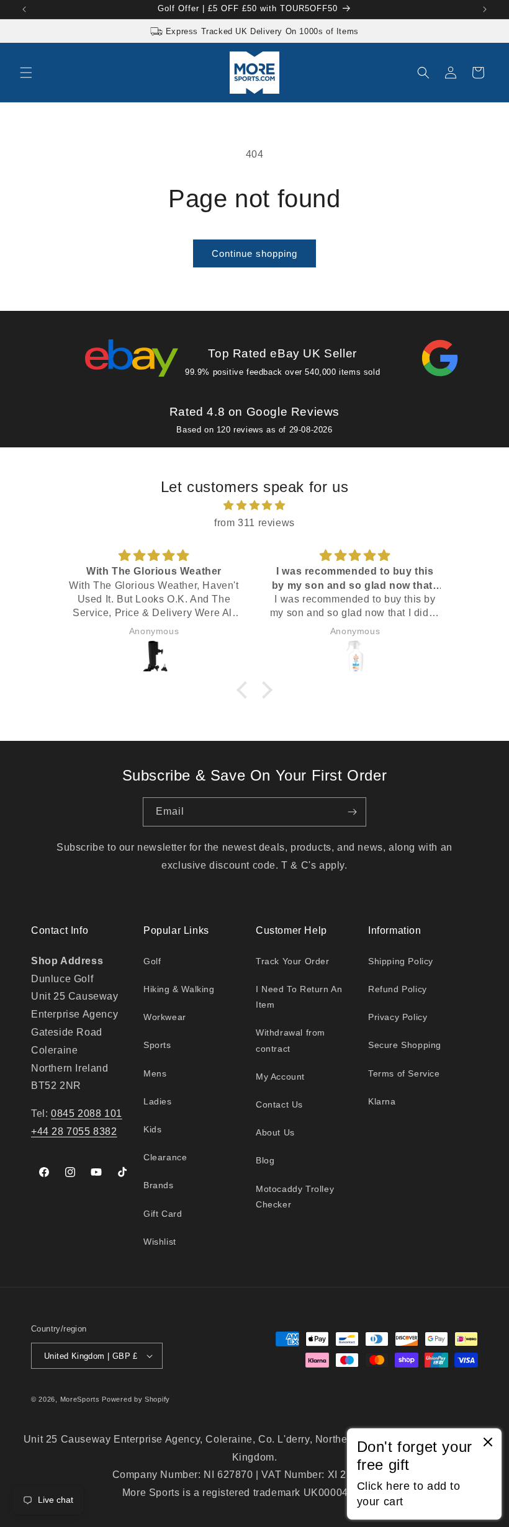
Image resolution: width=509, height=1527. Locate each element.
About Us (275, 1132)
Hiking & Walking (179, 989)
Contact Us (279, 1104)
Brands (158, 1185)
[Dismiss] (488, 1443)
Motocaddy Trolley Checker (295, 1196)
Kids (152, 1129)
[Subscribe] (352, 811)
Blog (265, 1160)
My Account (280, 1076)
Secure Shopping (404, 1045)
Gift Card (162, 1214)
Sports (157, 1045)
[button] (26, 72)
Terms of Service (404, 1073)
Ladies (157, 1101)
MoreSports (80, 1399)
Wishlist (159, 1242)
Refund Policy (397, 989)
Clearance (165, 1157)
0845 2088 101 (86, 1113)
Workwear (164, 1017)
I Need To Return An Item (299, 997)
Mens (154, 1073)
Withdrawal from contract (290, 1040)
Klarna (382, 1101)
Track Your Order (293, 961)
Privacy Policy (397, 1017)
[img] (254, 505)
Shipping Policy (400, 961)
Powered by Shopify (136, 1399)
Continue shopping (254, 253)
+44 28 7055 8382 (74, 1131)
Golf (152, 961)
